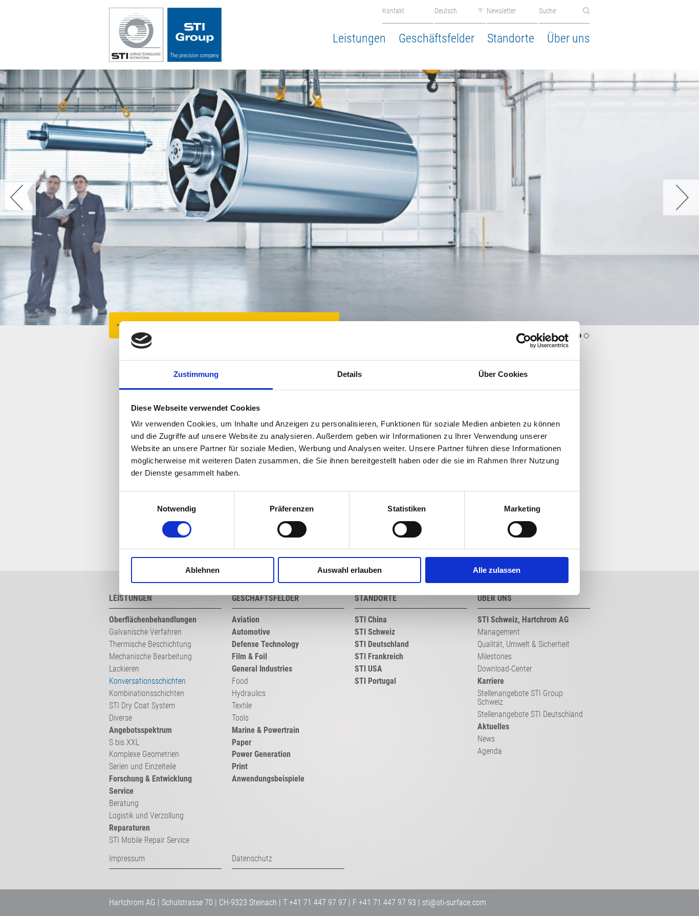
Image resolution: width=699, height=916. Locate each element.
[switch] (292, 529)
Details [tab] (349, 374)
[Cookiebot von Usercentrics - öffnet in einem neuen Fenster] (524, 340)
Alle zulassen (496, 570)
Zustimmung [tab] (196, 374)
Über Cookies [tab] (503, 374)
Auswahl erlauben (349, 570)
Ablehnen (202, 570)
